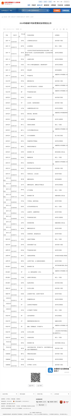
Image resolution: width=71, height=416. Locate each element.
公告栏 (31, 16)
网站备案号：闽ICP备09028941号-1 (8, 403)
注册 (61, 1)
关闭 (41, 385)
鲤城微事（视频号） (54, 401)
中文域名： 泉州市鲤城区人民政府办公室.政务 (25, 406)
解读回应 (46, 5)
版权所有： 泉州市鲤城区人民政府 (8, 406)
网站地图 (13, 398)
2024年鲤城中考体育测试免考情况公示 (36, 23)
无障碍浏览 (65, 10)
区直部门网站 (40, 394)
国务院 (40, 1)
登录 (58, 1)
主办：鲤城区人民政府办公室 (35, 412)
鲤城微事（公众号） (42, 401)
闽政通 (42, 404)
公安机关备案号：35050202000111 (22, 401)
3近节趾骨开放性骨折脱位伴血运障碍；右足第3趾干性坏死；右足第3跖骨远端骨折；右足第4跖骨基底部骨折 (39, 52)
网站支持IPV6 (66, 1)
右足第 (29, 50)
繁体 (54, 1)
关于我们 (8, 398)
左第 (28, 315)
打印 (32, 385)
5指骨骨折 (32, 315)
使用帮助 (3, 398)
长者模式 (57, 10)
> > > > (20, 16)
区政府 (34, 5)
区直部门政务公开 (21, 16)
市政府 (50, 1)
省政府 (45, 1)
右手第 (29, 206)
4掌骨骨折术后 (34, 206)
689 (21, 29)
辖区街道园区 (22, 394)
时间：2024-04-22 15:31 (8, 29)
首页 (29, 5)
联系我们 (18, 398)
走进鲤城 (67, 5)
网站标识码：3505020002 (6, 401)
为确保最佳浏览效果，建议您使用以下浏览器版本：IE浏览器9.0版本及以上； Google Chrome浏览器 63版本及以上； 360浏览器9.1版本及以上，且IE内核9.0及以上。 (35, 414)
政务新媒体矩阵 (39, 399)
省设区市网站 (5, 394)
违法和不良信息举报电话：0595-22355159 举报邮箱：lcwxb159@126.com (16, 408)
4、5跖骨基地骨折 (35, 102)
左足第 (29, 102)
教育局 (27, 16)
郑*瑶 (21, 189)
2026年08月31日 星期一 (7, 10)
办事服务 (53, 5)
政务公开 (40, 5)
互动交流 (60, 5)
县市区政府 (56, 394)
